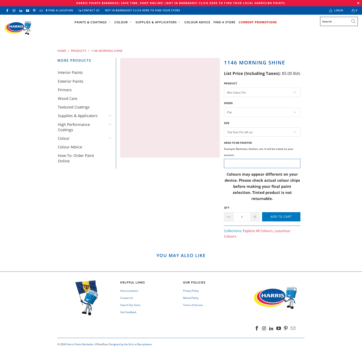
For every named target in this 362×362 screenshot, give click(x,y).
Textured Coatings (74, 107)
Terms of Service (193, 305)
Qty (226, 207)
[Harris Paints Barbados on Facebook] (7, 10)
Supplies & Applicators (156, 22)
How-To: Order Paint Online (76, 158)
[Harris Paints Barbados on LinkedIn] (20, 10)
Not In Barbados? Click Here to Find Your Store (142, 10)
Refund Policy (191, 298)
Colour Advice (197, 22)
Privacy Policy (191, 291)
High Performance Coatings (74, 127)
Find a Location (60, 10)
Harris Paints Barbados (80, 344)
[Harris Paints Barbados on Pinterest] (34, 10)
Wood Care (67, 98)
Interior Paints (70, 72)
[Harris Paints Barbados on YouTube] (27, 10)
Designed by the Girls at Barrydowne (130, 344)
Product (230, 83)
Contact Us (90, 10)
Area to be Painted (258, 149)
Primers (65, 89)
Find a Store (224, 22)
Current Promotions (258, 22)
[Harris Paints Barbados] (17, 28)
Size (226, 123)
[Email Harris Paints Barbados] (41, 10)
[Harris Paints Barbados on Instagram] (14, 10)
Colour (121, 22)
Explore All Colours (258, 231)
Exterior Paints (70, 81)
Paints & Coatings (91, 22)
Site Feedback (128, 312)
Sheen (228, 103)
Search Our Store (130, 305)
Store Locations (129, 291)
